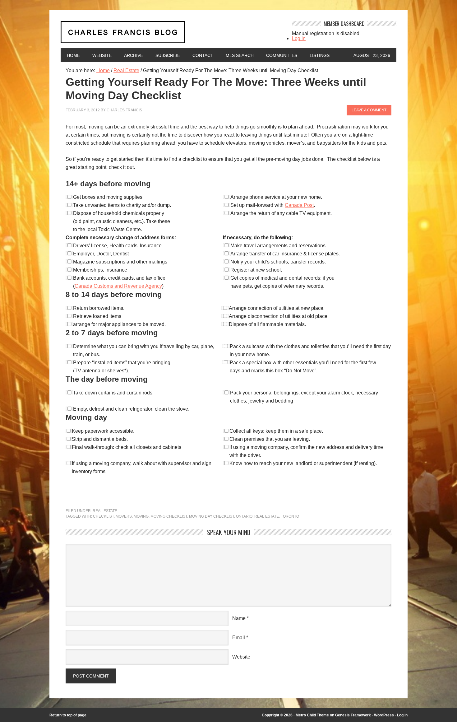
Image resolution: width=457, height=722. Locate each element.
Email (238, 637)
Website (102, 55)
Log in (299, 38)
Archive (133, 55)
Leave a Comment (369, 110)
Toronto (290, 516)
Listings (320, 55)
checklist (103, 516)
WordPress (384, 715)
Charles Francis (124, 110)
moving (141, 516)
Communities (281, 55)
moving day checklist (211, 516)
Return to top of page (67, 715)
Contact (202, 55)
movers (124, 516)
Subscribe (167, 55)
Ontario (244, 516)
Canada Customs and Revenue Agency (118, 286)
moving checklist (168, 516)
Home (73, 55)
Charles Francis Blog (171, 34)
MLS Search (240, 55)
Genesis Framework (353, 715)
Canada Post (299, 205)
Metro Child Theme (312, 715)
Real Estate (105, 511)
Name (239, 618)
